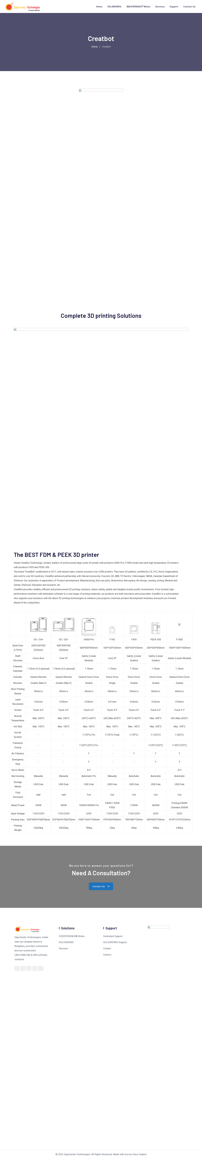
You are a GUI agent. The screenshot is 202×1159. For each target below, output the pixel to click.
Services (160, 6)
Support (174, 6)
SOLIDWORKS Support (115, 942)
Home (99, 6)
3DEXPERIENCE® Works (138, 6)
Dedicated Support (113, 936)
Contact (107, 948)
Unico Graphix (139, 1154)
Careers (107, 954)
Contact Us (189, 6)
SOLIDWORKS (114, 6)
